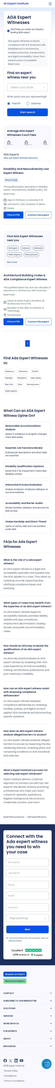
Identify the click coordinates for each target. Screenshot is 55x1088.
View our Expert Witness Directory (21, 157)
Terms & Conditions (14, 1081)
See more (12, 262)
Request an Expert (15, 974)
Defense (36, 103)
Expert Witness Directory (14, 817)
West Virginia (14, 254)
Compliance (10, 1075)
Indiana (25, 248)
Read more (13, 64)
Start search (27, 112)
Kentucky (38, 248)
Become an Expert (15, 981)
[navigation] (50, 3)
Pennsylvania (31, 254)
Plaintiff (16, 103)
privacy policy (15, 940)
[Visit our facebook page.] (5, 1060)
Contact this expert (38, 214)
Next (27, 929)
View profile (13, 214)
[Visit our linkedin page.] (16, 1060)
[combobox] (11, 87)
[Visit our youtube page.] (21, 1060)
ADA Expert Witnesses (37, 817)
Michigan (13, 248)
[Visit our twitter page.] (10, 1060)
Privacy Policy (11, 1070)
